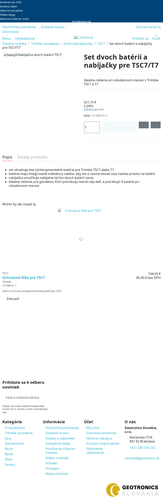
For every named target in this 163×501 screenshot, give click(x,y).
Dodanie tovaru (53, 27)
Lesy (8, 438)
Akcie (9, 449)
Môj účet (92, 428)
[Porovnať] (81, 267)
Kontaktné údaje (58, 443)
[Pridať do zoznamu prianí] (144, 125)
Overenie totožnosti (101, 433)
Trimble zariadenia (19, 433)
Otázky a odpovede (60, 438)
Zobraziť (13, 299)
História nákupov (99, 438)
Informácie (10, 32)
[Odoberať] (49, 397)
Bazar (9, 454)
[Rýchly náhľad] (84, 267)
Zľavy (8, 459)
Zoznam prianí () (148, 27)
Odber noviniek (57, 458)
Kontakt (51, 463)
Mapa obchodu (57, 474)
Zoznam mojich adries (102, 443)
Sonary (10, 464)
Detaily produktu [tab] (32, 157)
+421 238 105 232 (142, 447)
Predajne (52, 468)
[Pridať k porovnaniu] (156, 125)
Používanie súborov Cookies (60, 451)
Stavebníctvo (14, 443)
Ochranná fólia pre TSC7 (23, 277)
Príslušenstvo (15, 428)
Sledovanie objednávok (95, 451)
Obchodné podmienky (19, 27)
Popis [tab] (7, 157)
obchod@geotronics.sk (142, 458)
